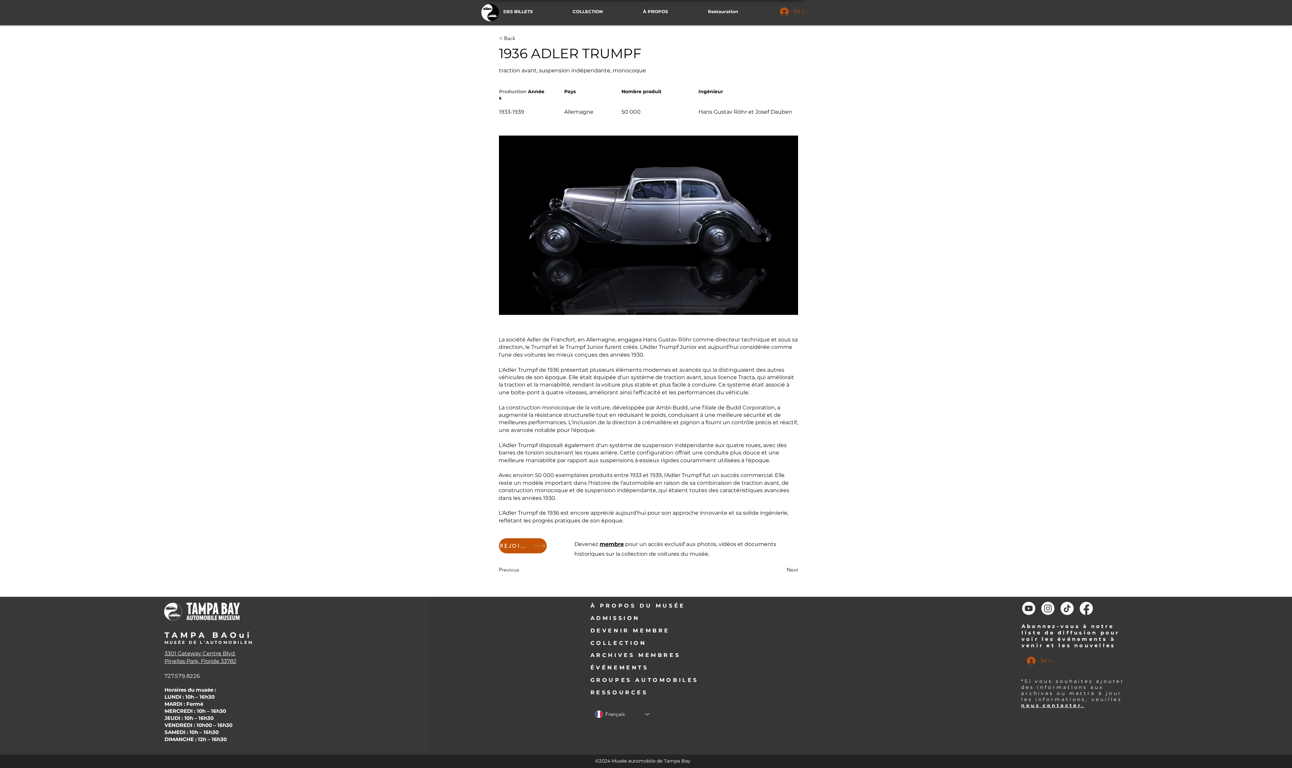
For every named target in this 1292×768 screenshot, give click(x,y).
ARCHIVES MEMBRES (635, 655)
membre (612, 544)
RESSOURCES (619, 692)
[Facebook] (1086, 608)
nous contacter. (1053, 705)
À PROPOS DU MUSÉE (637, 605)
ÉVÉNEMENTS (619, 667)
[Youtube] (1028, 608)
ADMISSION (615, 618)
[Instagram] (1047, 608)
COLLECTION (618, 643)
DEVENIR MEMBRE (630, 630)
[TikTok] (1067, 608)
